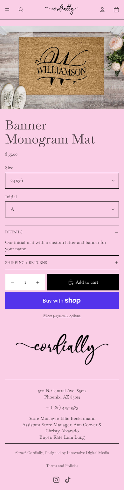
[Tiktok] (68, 480)
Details (14, 232)
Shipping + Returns (26, 262)
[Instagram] (56, 480)
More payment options (62, 315)
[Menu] (7, 9)
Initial (11, 197)
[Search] (21, 10)
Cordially (35, 452)
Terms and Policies (62, 465)
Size (9, 168)
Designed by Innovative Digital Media (77, 452)
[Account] (102, 10)
